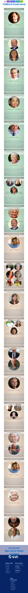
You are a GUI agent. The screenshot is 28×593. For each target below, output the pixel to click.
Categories (12, 1)
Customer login (19, 565)
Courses (8, 565)
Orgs (22, 1)
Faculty (7, 568)
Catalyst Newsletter (18, 571)
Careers (8, 573)
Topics (8, 1)
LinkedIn (12, 589)
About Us (8, 571)
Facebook (13, 581)
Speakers (18, 1)
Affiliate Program (17, 567)
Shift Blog (13, 588)
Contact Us (18, 568)
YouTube (12, 586)
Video (7, 569)
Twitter (12, 583)
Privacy (17, 572)
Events (7, 566)
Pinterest (12, 584)
